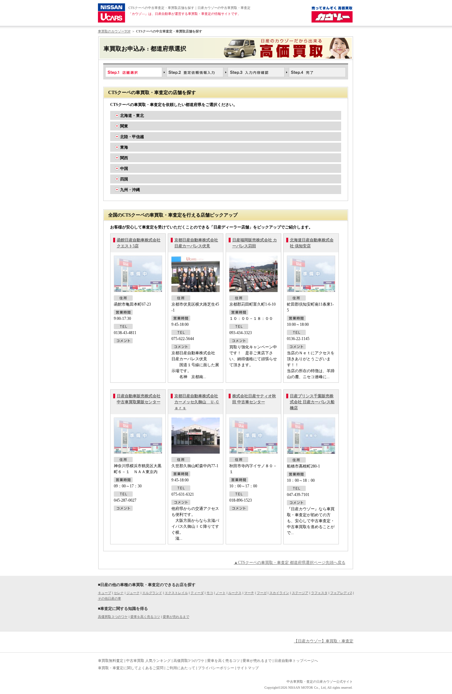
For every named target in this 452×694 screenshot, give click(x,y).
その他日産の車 (109, 598)
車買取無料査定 (110, 661)
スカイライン (279, 593)
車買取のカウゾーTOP (114, 31)
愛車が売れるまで (176, 617)
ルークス (235, 593)
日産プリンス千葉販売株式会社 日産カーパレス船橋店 (312, 402)
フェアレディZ (341, 593)
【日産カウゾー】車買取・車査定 (323, 641)
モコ (209, 593)
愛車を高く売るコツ (145, 617)
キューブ (104, 593)
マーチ (249, 593)
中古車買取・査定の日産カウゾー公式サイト (320, 681)
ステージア (300, 593)
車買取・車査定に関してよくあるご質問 (130, 668)
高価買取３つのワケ (113, 617)
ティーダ (197, 593)
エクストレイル (176, 593)
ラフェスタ (319, 593)
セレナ (119, 593)
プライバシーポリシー (216, 668)
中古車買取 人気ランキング (148, 661)
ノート (221, 593)
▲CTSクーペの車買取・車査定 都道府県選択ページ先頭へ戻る (289, 562)
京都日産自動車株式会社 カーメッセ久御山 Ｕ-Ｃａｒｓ (196, 402)
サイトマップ (248, 668)
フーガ (262, 593)
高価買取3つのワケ (188, 661)
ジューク (133, 593)
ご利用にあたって (180, 668)
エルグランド (152, 593)
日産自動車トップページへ (296, 661)
